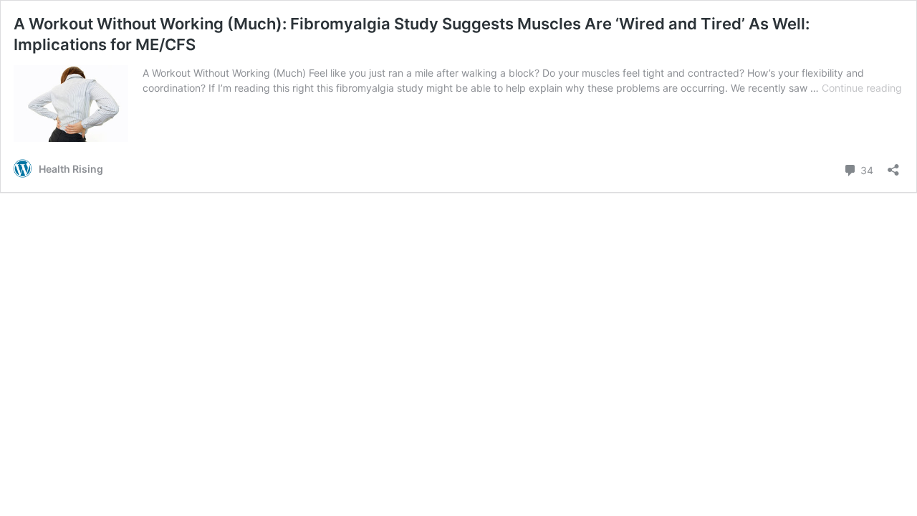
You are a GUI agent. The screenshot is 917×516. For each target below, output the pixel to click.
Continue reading (862, 88)
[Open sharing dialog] (893, 165)
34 (865, 169)
